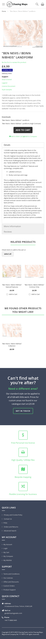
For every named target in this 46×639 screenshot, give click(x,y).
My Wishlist (7, 560)
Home (4, 11)
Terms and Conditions (11, 574)
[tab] (23, 145)
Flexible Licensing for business (23, 494)
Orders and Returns (10, 527)
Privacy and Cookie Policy (12, 515)
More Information (12, 226)
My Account (7, 544)
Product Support (9, 590)
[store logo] (16, 4)
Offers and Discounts (11, 582)
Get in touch (23, 411)
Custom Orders (9, 586)
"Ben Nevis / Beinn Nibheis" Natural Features (12, 286)
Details (7, 144)
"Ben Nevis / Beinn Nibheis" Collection (12, 345)
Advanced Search (9, 531)
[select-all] (8, 254)
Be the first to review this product (14, 62)
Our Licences (8, 578)
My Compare (8, 556)
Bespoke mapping (23, 477)
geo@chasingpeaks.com (13, 613)
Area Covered (7, 79)
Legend (4, 83)
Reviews (8, 231)
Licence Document (8, 86)
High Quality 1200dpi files (23, 460)
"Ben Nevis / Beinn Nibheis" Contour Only (34, 286)
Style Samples (7, 89)
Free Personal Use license (23, 442)
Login (5, 548)
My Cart (6, 552)
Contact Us (7, 519)
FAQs (5, 523)
